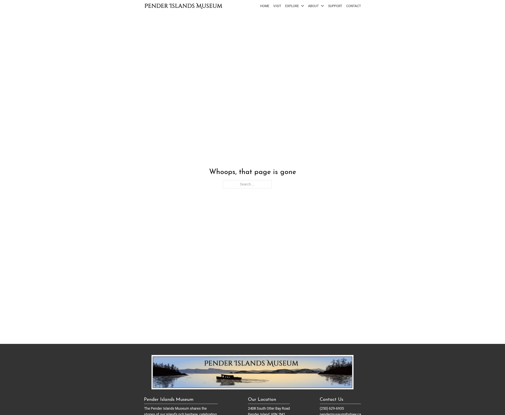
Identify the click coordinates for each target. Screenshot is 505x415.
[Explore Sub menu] (302, 5)
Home (264, 6)
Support (335, 6)
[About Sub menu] (322, 5)
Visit (277, 6)
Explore (292, 6)
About (313, 6)
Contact (353, 6)
